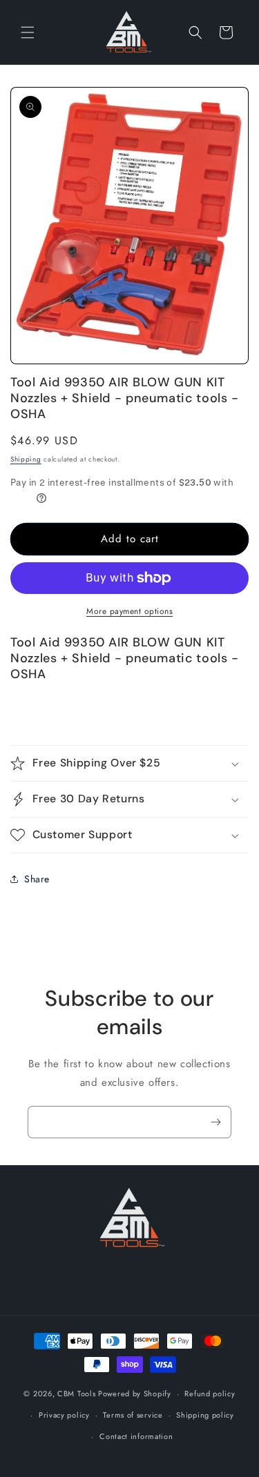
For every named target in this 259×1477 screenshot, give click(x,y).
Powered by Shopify (134, 1393)
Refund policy (209, 1393)
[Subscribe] (215, 1122)
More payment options (129, 611)
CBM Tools (76, 1393)
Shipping (25, 459)
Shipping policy (205, 1414)
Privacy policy (64, 1414)
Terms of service (132, 1414)
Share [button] (37, 879)
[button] (27, 32)
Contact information (136, 1436)
